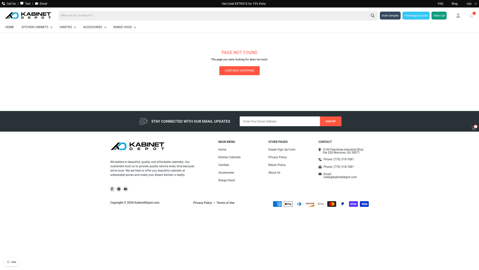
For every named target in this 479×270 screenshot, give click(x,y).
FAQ (440, 3)
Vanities (66, 27)
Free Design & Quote (416, 15)
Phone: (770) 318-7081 (339, 159)
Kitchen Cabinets (35, 27)
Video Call (439, 15)
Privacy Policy (277, 157)
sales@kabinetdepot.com (340, 177)
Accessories (93, 27)
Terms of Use (225, 202)
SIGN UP (331, 121)
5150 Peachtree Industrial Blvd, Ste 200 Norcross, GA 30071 (343, 151)
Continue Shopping (239, 70)
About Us (274, 172)
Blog (455, 3)
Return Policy (277, 165)
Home (9, 27)
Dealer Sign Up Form (281, 149)
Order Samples (390, 15)
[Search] (373, 15)
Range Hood (123, 27)
